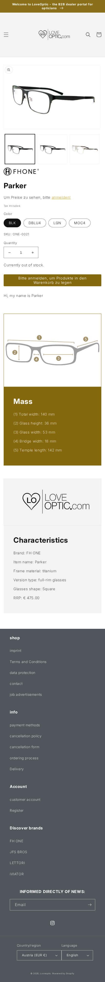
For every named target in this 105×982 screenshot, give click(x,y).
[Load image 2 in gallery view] (52, 149)
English (72, 955)
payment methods (25, 725)
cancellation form (24, 747)
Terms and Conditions (28, 662)
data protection (22, 673)
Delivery (17, 769)
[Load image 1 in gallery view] (20, 149)
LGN (57, 223)
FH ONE (16, 841)
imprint (15, 650)
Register (17, 810)
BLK (12, 223)
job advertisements (26, 694)
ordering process (24, 758)
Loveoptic (45, 973)
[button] (6, 34)
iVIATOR (17, 874)
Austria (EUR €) (34, 955)
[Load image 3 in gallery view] (85, 149)
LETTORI (17, 863)
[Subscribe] (89, 904)
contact (16, 683)
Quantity (10, 243)
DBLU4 (35, 223)
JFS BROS (18, 852)
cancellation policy (26, 736)
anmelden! (61, 197)
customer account (25, 799)
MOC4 (79, 223)
